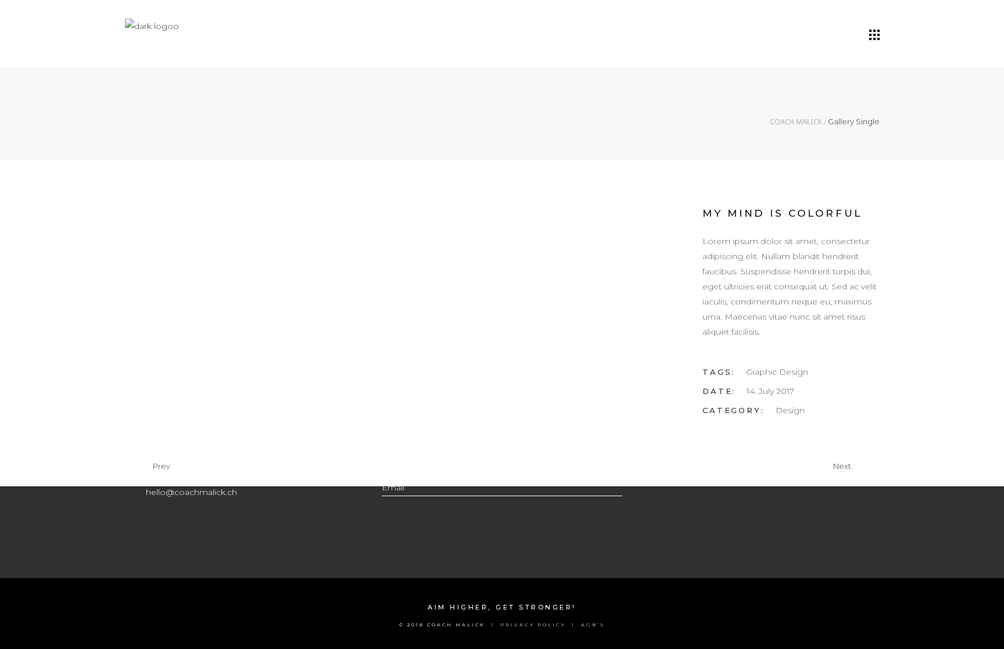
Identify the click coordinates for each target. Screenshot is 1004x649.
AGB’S (593, 625)
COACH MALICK (796, 122)
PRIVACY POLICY (533, 625)
